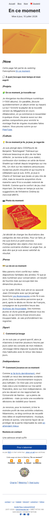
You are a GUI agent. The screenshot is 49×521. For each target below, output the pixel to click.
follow (42, 502)
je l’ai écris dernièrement (23, 373)
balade (18, 502)
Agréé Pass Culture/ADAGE (24, 507)
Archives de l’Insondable (14, 308)
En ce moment (23, 71)
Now (26, 4)
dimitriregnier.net (22, 509)
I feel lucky (33, 482)
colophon (34, 502)
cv (13, 502)
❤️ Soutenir (35, 4)
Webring (23, 482)
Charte (13, 482)
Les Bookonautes (21, 296)
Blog (19, 4)
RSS (9, 452)
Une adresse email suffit (15, 437)
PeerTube (7, 129)
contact (8, 502)
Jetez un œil (30, 452)
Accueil (12, 4)
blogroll (26, 502)
